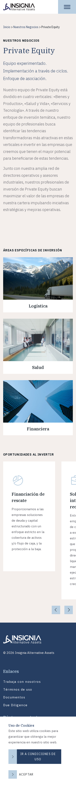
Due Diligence (15, 705)
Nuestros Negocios (25, 27)
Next (69, 610)
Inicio (6, 27)
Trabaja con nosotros (22, 682)
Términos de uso (17, 689)
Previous (55, 610)
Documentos (14, 697)
